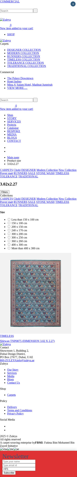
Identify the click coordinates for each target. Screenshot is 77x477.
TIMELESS (62, 173)
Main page (13, 157)
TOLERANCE (9, 176)
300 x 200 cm (19, 233)
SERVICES (14, 121)
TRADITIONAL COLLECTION (26, 66)
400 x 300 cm (19, 244)
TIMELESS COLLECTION (23, 59)
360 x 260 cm (19, 241)
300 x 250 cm (19, 237)
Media (10, 376)
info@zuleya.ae (25, 360)
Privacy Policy (15, 413)
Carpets (11, 394)
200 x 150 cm (19, 226)
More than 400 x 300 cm (25, 248)
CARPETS (6, 170)
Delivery (12, 407)
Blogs (10, 379)
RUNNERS (20, 173)
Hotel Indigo (14, 81)
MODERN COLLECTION (23, 53)
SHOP (11, 34)
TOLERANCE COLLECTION (25, 62)
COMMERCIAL (10, 1)
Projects (11, 124)
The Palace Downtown (20, 78)
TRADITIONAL (28, 176)
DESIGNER (28, 170)
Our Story (12, 369)
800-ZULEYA (8, 360)
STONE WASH (45, 173)
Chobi (17, 170)
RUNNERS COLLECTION (23, 56)
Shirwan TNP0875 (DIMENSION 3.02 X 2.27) (27, 340)
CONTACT (14, 140)
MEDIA (12, 134)
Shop (10, 115)
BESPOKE (13, 131)
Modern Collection (47, 170)
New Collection (67, 170)
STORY (12, 118)
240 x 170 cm (19, 230)
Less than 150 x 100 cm (24, 219)
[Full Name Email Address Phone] (38, 467)
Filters (4, 192)
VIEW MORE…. (17, 87)
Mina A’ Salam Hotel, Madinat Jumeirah (29, 84)
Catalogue (13, 127)
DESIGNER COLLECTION (24, 49)
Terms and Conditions (19, 410)
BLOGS (12, 137)
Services (12, 372)
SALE (31, 173)
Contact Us (13, 382)
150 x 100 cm (19, 223)
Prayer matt (6, 173)
